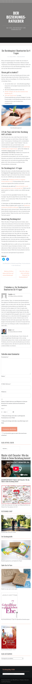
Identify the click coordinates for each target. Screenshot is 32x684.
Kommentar (5, 357)
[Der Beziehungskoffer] (16, 550)
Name (3, 376)
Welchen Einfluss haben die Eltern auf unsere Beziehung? (8, 273)
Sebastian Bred (21, 56)
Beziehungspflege (16, 263)
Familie (10, 294)
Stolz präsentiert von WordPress (10, 680)
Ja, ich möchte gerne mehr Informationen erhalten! (14, 434)
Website (3, 391)
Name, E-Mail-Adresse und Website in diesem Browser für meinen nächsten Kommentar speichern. (14, 403)
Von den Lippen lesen (10, 95)
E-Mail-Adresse (6, 384)
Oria (25, 680)
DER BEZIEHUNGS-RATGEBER (16, 17)
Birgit (10, 330)
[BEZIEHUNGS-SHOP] (16, 523)
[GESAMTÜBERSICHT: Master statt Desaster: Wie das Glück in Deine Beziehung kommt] (16, 494)
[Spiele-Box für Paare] (16, 578)
